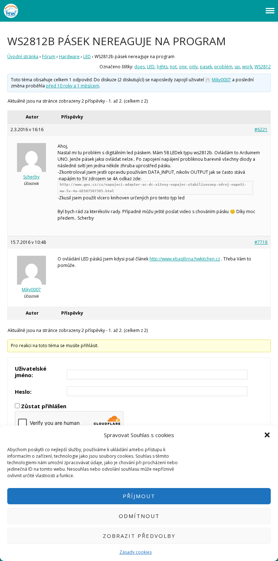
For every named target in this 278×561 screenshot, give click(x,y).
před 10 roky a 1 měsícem (72, 86)
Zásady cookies (135, 552)
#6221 (261, 129)
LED (87, 56)
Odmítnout (139, 515)
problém (223, 67)
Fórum (48, 56)
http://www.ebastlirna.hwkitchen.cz (184, 259)
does (139, 67)
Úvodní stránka (22, 56)
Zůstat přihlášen (43, 406)
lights (162, 67)
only (193, 67)
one (183, 67)
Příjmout (139, 496)
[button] (267, 435)
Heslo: (23, 391)
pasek (206, 67)
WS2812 (262, 67)
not (173, 67)
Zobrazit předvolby (139, 535)
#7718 (261, 242)
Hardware (69, 56)
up (237, 67)
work (247, 67)
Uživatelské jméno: (30, 371)
